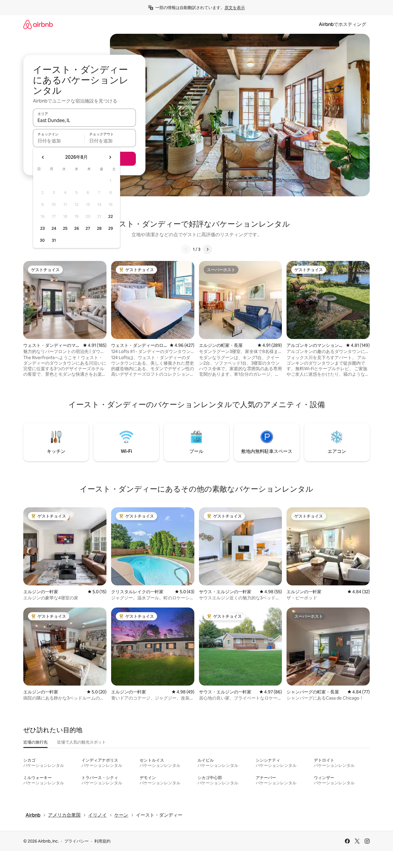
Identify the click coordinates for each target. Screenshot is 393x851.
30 (42, 240)
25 (65, 228)
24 (53, 228)
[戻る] (186, 249)
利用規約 (102, 841)
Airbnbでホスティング (342, 24)
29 (110, 228)
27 (88, 228)
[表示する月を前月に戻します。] (43, 157)
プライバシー (76, 841)
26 (76, 228)
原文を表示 (235, 7)
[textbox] (59, 140)
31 (54, 240)
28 (99, 228)
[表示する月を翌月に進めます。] (110, 157)
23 (42, 228)
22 (110, 216)
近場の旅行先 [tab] (35, 742)
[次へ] (207, 249)
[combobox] (84, 120)
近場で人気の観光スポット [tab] (81, 742)
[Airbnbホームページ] (38, 24)
